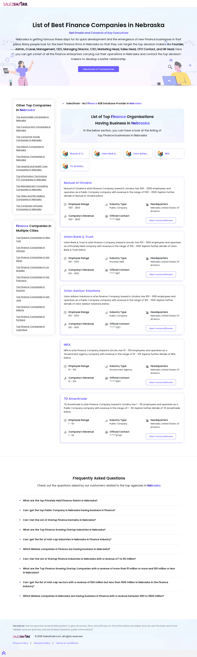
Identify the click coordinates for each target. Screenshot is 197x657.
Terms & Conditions (67, 643)
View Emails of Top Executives (98, 69)
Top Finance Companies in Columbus (30, 328)
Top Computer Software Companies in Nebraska (29, 207)
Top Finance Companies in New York (33, 239)
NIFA (67, 345)
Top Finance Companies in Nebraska (30, 158)
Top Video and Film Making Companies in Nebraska (30, 197)
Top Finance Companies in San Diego (33, 259)
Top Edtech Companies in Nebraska (30, 148)
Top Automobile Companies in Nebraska (32, 119)
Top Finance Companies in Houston (30, 288)
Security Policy (42, 643)
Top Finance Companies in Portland (30, 318)
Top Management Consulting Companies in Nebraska (32, 188)
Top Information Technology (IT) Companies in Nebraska (31, 178)
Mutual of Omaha (78, 183)
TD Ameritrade (75, 399)
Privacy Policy (20, 643)
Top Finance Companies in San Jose (33, 298)
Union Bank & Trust (78, 237)
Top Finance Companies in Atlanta (30, 308)
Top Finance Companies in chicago (30, 249)
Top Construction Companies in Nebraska (33, 128)
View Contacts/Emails (161, 220)
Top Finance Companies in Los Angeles (32, 269)
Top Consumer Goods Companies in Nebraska (29, 138)
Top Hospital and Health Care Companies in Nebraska (32, 168)
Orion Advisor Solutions (82, 291)
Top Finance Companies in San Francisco (33, 279)
